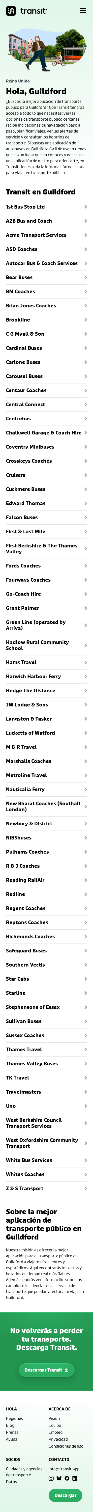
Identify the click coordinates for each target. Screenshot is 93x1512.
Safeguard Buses (26, 950)
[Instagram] (51, 1478)
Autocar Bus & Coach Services (42, 263)
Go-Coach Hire (23, 594)
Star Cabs (17, 978)
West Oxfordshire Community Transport (42, 1143)
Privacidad (58, 1439)
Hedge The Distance (30, 690)
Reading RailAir (25, 880)
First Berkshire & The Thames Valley (41, 548)
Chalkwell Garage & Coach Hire (44, 432)
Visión (54, 1418)
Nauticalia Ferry (25, 789)
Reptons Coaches (27, 922)
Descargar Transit (43, 1370)
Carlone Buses (23, 362)
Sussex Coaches (25, 1035)
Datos (11, 1481)
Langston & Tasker (29, 718)
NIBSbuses (18, 837)
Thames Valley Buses (32, 1063)
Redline (15, 894)
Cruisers (15, 475)
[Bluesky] (59, 1478)
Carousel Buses (24, 376)
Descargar (65, 1495)
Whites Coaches (25, 1174)
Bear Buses (19, 277)
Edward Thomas (25, 503)
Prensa (12, 1432)
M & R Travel (21, 747)
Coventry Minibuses (30, 446)
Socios (13, 1459)
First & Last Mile (25, 531)
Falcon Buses (22, 517)
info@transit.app (64, 1468)
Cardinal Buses (24, 348)
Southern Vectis (25, 964)
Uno (11, 1106)
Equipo (55, 1425)
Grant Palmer (22, 608)
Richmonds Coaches (30, 936)
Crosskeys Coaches (29, 461)
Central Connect (25, 404)
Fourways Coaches (28, 579)
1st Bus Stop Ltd (25, 206)
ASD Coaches (21, 249)
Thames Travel (24, 1049)
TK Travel (17, 1077)
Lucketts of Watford (30, 732)
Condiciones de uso (66, 1446)
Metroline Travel (26, 775)
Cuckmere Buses (25, 489)
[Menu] (83, 11)
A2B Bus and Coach (29, 220)
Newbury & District (29, 823)
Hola (11, 1409)
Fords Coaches (23, 565)
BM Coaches (20, 291)
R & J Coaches (23, 866)
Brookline (18, 319)
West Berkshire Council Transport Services (34, 1123)
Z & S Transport (24, 1188)
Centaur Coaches (26, 390)
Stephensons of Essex (33, 1007)
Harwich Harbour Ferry (33, 676)
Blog (10, 1425)
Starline (16, 993)
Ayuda (11, 1439)
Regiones (14, 1418)
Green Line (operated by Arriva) (36, 625)
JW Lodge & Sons (27, 704)
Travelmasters (23, 1091)
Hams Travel (21, 662)
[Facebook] (66, 1478)
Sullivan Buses (23, 1021)
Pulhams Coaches (27, 851)
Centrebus (18, 418)
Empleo (56, 1432)
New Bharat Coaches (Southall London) (43, 806)
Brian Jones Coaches (31, 305)
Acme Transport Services (36, 235)
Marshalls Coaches (28, 761)
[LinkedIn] (74, 1478)
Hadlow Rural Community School (37, 645)
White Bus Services (29, 1160)
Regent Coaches (25, 908)
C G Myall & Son (25, 333)
